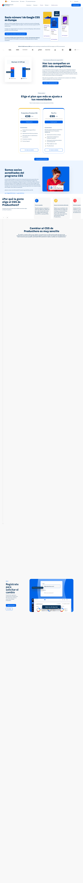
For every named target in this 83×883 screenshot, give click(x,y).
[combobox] (7, 1)
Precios (41, 5)
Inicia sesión (76, 1)
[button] (29, 5)
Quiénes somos (54, 5)
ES (7, 1)
